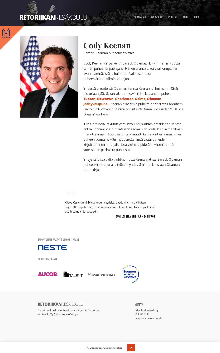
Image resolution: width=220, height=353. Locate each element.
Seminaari (140, 17)
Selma (140, 98)
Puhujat (172, 17)
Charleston (124, 98)
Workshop (157, 17)
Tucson (89, 98)
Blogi (196, 17)
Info (185, 17)
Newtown (105, 98)
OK (131, 347)
